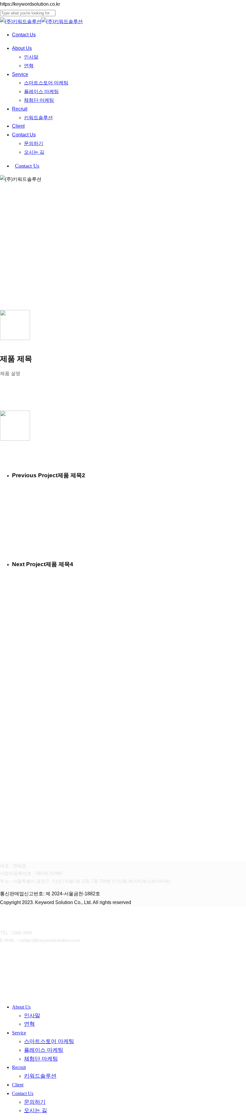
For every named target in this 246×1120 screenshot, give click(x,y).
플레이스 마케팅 (43, 1050)
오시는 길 (35, 1110)
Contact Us (22, 1093)
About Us (21, 1006)
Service (19, 1032)
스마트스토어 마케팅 (49, 1041)
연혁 (29, 1024)
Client (17, 1084)
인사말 (32, 1015)
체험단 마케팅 (41, 1059)
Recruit (19, 1067)
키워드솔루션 (40, 1076)
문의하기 (35, 1102)
